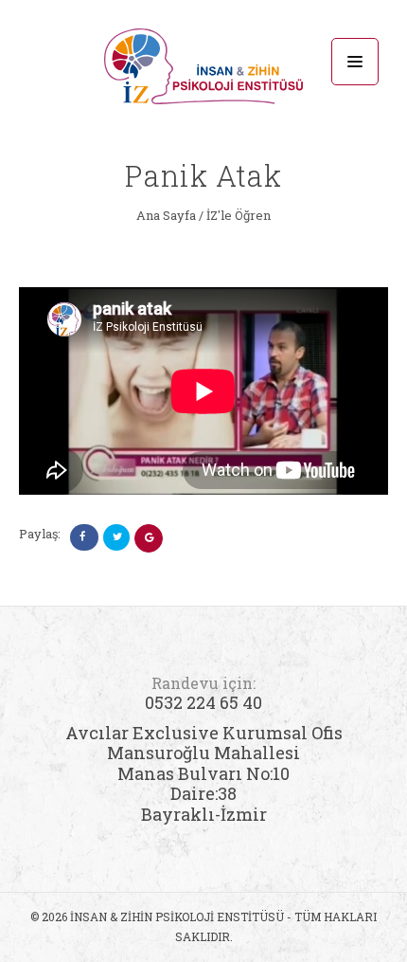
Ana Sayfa (166, 215)
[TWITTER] (116, 537)
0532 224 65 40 (203, 694)
